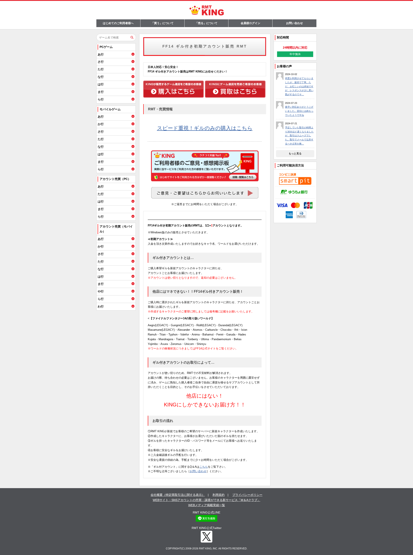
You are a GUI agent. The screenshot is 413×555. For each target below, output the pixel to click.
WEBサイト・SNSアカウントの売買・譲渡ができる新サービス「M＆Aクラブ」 (206, 500)
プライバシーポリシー (247, 495)
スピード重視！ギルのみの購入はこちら (205, 128)
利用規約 (219, 495)
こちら (203, 466)
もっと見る (295, 153)
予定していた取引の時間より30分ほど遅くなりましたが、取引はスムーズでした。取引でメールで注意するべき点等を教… (299, 135)
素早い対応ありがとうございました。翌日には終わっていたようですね (299, 111)
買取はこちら (235, 89)
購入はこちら (173, 89)
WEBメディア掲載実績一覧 (206, 505)
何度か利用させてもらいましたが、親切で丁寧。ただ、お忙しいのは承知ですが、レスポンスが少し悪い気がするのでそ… (299, 86)
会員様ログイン (250, 23)
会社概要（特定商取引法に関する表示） (178, 495)
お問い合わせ (294, 23)
